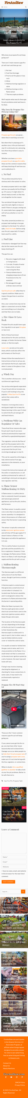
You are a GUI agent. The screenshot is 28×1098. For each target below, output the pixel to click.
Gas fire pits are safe (9, 291)
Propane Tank (17, 781)
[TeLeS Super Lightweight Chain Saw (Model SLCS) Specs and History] (14, 947)
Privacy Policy (20, 1085)
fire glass (23, 327)
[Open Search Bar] (26, 7)
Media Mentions (9, 1068)
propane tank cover (18, 757)
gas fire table (20, 161)
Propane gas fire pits (9, 135)
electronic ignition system (15, 530)
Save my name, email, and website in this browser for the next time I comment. (14, 873)
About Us (6, 1066)
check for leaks (10, 228)
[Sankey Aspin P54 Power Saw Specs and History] (14, 929)
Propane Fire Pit (15, 43)
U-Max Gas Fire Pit (14, 394)
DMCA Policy (20, 1082)
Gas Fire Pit (8, 781)
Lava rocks (5, 348)
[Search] (23, 891)
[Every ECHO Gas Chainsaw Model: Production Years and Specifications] (14, 912)
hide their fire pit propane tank (14, 754)
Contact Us (7, 1063)
